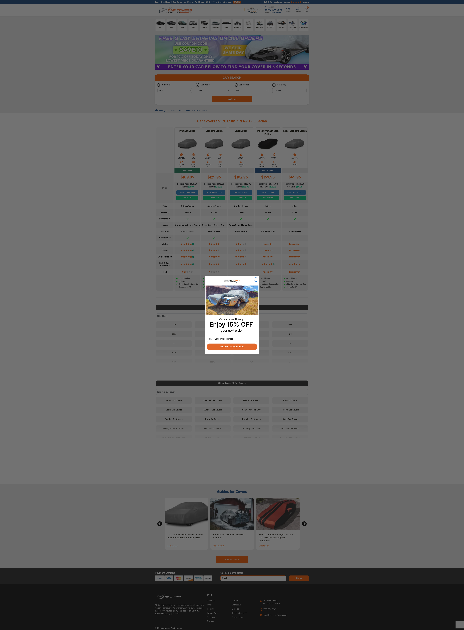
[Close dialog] (256, 279)
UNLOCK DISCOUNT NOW (232, 346)
